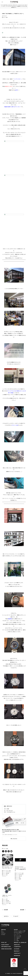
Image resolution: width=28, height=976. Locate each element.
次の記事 (6, 909)
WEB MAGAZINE (6, 948)
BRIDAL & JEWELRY (20, 942)
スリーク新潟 (16, 940)
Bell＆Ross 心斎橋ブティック (19, 932)
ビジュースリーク (17, 934)
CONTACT (17, 953)
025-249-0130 (10, 810)
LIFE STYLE (3, 933)
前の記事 (22, 909)
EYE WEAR (3, 934)
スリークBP (16, 939)
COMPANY (17, 946)
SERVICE (17, 944)
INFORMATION (6, 946)
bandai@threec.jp (11, 812)
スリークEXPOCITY (17, 937)
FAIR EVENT (5, 944)
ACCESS (16, 948)
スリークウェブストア (18, 933)
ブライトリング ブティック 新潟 (19, 930)
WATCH (2, 932)
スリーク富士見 (16, 938)
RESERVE (17, 955)
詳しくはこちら (14, 838)
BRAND (3, 929)
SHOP (16, 929)
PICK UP (4, 942)
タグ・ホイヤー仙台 (17, 935)
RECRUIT (17, 951)
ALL (2, 930)
